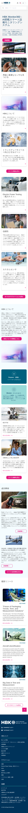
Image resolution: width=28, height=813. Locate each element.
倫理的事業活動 (13, 800)
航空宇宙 (3, 790)
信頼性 (3, 770)
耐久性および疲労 (5, 772)
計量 (2, 779)
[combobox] (14, 8)
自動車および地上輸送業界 (7, 792)
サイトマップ (5, 800)
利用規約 (3, 755)
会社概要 (20, 800)
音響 (2, 764)
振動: (2, 775)
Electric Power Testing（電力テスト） (10, 766)
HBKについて (4, 736)
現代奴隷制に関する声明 (7, 797)
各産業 (3, 784)
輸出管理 (3, 751)
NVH (2, 768)
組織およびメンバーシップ (7, 746)
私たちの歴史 (4, 740)
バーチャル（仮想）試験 (7, 777)
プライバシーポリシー (19, 799)
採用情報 (3, 744)
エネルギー (4, 794)
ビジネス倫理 (4, 748)
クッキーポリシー (9, 799)
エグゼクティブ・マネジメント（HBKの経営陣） (13, 742)
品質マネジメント (5, 753)
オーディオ (4, 788)
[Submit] (3, 7)
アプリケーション (5, 760)
